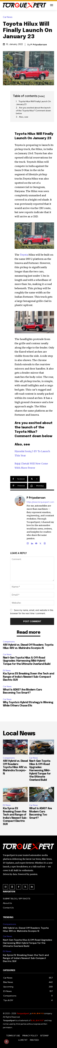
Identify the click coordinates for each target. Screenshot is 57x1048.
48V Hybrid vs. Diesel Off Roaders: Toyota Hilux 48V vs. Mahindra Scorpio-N (15, 767)
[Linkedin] (32, 543)
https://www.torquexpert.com (40, 502)
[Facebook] (18, 886)
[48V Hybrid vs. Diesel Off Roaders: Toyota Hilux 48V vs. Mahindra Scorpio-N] (15, 747)
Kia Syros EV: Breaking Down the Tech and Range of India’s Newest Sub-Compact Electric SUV (28, 676)
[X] (40, 543)
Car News (7, 17)
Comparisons (9, 641)
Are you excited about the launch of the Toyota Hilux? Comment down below (33, 110)
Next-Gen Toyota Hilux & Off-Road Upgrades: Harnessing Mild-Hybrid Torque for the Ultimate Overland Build (26, 660)
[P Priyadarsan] (20, 520)
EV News (7, 670)
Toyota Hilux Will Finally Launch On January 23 (33, 103)
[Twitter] (25, 886)
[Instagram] (28, 543)
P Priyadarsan (39, 44)
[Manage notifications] (6, 1041)
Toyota (24, 254)
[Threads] (45, 543)
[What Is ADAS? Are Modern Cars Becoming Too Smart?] (41, 794)
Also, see (23, 117)
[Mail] (36, 543)
